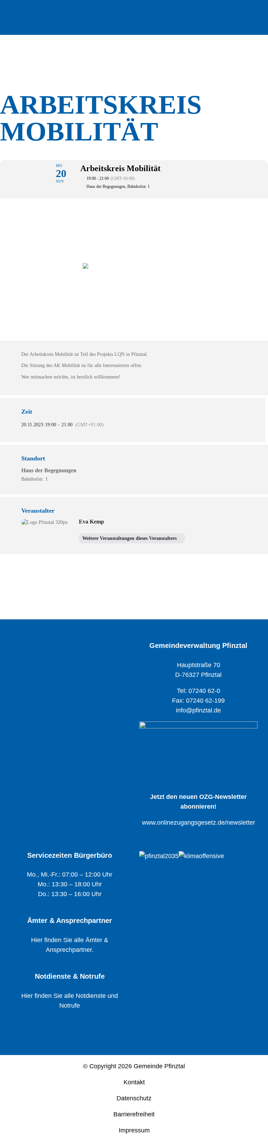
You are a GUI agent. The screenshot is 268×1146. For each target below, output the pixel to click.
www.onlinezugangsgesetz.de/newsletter (198, 822)
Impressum (134, 1130)
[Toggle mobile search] (242, 13)
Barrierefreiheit (134, 1114)
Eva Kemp (91, 522)
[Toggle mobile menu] (255, 13)
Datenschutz (134, 1098)
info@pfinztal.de (198, 710)
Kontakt (134, 1082)
